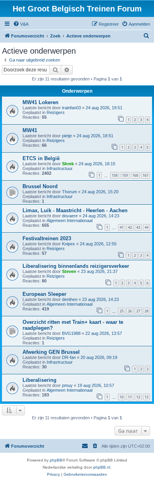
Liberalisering (39, 380)
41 (122, 227)
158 (115, 175)
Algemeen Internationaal (69, 220)
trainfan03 (71, 107)
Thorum (69, 191)
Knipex (68, 243)
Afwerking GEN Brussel (51, 352)
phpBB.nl (101, 467)
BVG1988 (71, 333)
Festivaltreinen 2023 (47, 238)
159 (125, 175)
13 (146, 397)
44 (146, 227)
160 (135, 175)
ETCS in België (41, 158)
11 (130, 397)
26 (130, 311)
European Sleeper (44, 294)
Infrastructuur (60, 168)
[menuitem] (20, 24)
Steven (69, 271)
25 (122, 311)
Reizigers (56, 112)
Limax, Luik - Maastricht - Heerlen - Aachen (75, 210)
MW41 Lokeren (40, 102)
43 (138, 227)
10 (122, 397)
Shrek (68, 163)
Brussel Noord (40, 186)
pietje (67, 135)
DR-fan (69, 357)
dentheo (69, 299)
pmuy (67, 385)
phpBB (56, 460)
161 (145, 175)
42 (130, 227)
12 (138, 397)
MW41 (30, 130)
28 (146, 311)
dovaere (70, 215)
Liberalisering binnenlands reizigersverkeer (76, 266)
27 (138, 311)
